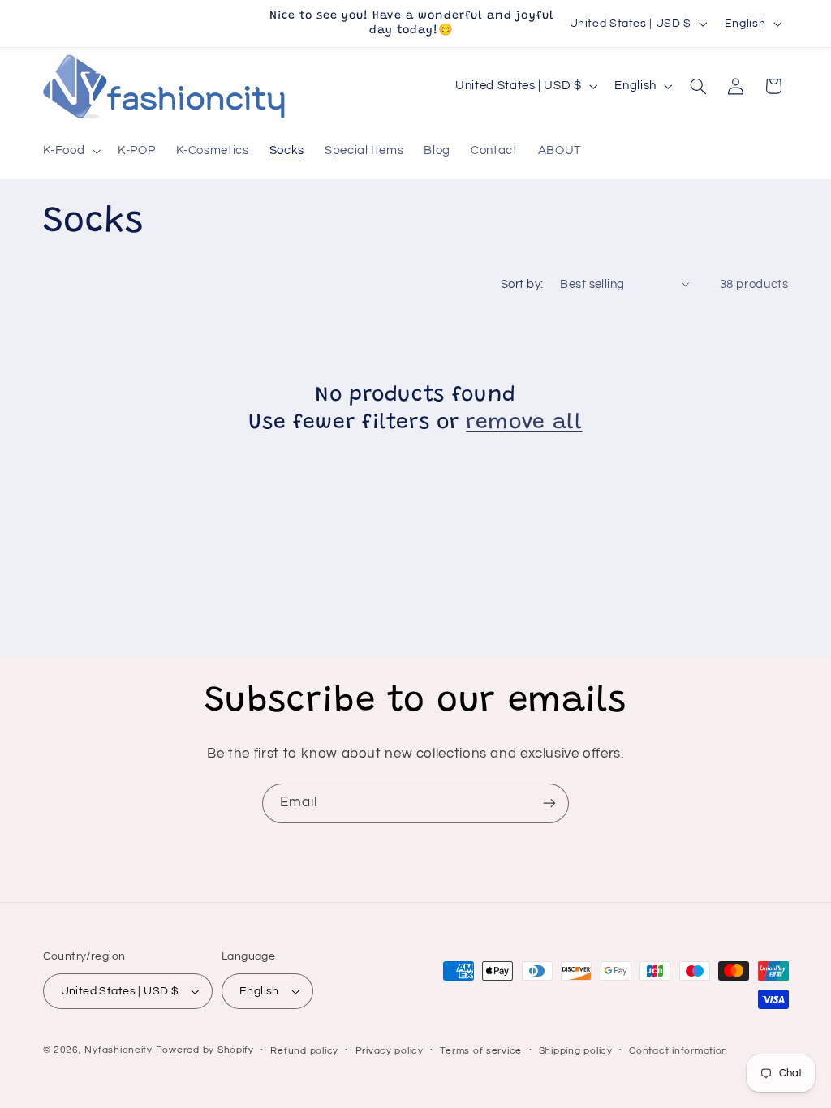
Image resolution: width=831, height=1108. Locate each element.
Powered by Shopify (205, 1050)
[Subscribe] (549, 803)
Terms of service (481, 1050)
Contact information (678, 1050)
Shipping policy (576, 1050)
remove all (524, 423)
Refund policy (304, 1050)
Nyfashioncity (118, 1050)
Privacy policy (389, 1050)
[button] (70, 151)
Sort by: (522, 284)
